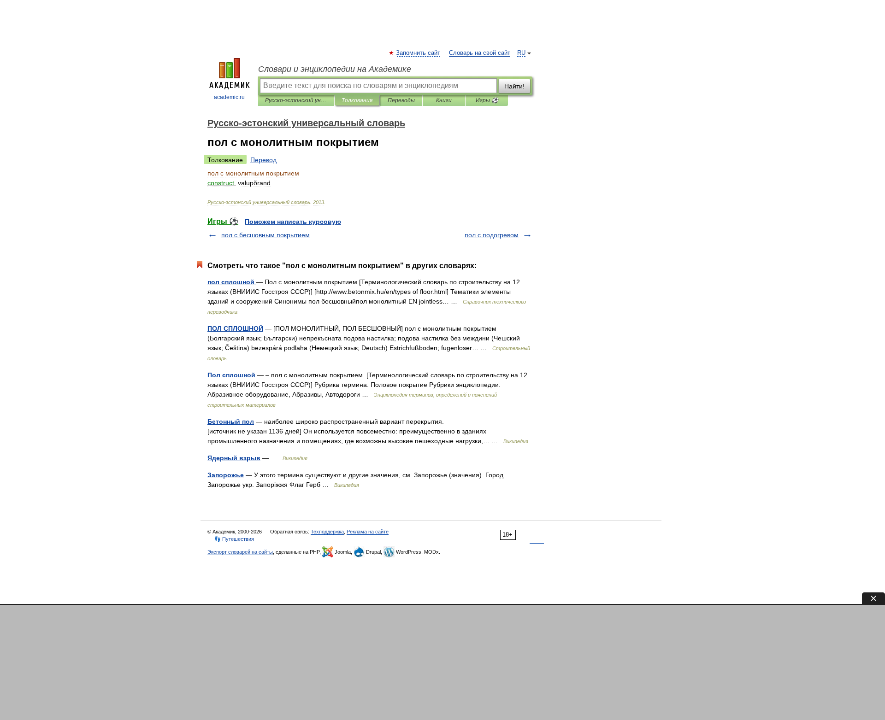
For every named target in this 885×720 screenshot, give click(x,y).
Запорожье (225, 475)
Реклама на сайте (368, 531)
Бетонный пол (230, 421)
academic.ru (229, 97)
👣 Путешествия (234, 539)
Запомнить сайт (418, 53)
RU (521, 53)
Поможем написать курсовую (293, 221)
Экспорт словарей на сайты (240, 552)
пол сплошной (231, 282)
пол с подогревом (492, 235)
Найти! (514, 86)
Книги (444, 100)
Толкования (357, 100)
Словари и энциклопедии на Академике (334, 69)
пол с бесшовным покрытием (265, 235)
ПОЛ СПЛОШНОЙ (235, 328)
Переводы (401, 100)
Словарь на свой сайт (479, 53)
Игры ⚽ (487, 100)
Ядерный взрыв (233, 458)
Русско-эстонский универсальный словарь (296, 100)
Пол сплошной (231, 375)
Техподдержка (327, 531)
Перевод (263, 160)
